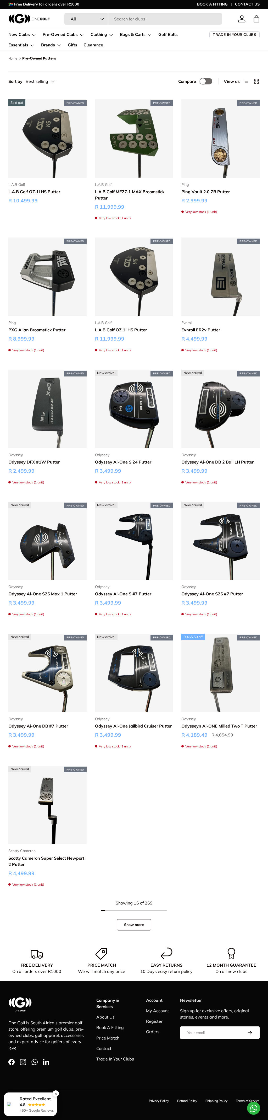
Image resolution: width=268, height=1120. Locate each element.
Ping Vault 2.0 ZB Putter (205, 191)
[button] (256, 19)
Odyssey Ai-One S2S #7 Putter (212, 593)
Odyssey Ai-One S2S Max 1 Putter (42, 593)
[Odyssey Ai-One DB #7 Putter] (47, 673)
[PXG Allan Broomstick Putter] (47, 277)
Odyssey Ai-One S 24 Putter (123, 462)
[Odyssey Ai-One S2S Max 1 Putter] (47, 541)
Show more (134, 924)
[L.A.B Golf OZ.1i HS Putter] (47, 138)
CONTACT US (247, 4)
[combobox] (143, 19)
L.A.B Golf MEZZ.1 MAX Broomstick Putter (130, 195)
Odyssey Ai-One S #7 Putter (123, 593)
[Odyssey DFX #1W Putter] (47, 409)
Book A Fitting (110, 1027)
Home (12, 58)
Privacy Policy (159, 1101)
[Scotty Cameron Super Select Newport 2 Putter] (47, 805)
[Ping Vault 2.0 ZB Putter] (220, 138)
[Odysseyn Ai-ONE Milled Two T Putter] (220, 673)
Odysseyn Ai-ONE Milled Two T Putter (219, 726)
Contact (103, 1048)
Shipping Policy (216, 1101)
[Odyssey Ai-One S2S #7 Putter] (220, 541)
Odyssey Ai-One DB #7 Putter (38, 726)
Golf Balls (168, 34)
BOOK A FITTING (212, 4)
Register (154, 1021)
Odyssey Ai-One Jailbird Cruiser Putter (133, 726)
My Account (157, 1010)
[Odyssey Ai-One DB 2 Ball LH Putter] (220, 409)
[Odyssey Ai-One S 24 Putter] (134, 409)
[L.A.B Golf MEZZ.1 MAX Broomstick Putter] (134, 138)
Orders (152, 1031)
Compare (187, 81)
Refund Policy (187, 1101)
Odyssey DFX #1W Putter (34, 462)
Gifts (72, 45)
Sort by (15, 81)
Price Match (107, 1038)
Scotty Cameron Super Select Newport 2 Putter (46, 861)
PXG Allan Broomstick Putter (36, 329)
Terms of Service (248, 1101)
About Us (105, 1017)
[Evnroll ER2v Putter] (220, 277)
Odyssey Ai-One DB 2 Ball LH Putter (217, 462)
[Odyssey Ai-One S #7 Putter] (134, 541)
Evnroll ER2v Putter (200, 329)
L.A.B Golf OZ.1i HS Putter (34, 191)
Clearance (93, 45)
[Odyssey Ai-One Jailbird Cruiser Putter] (134, 673)
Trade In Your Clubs (115, 1059)
